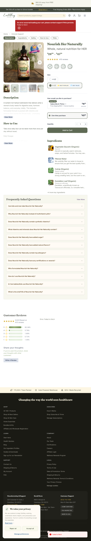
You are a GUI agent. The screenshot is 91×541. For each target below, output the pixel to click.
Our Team (50, 441)
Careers (49, 448)
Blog (5, 445)
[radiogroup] (67, 110)
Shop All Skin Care (10, 418)
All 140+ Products (10, 411)
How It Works (51, 411)
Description (9, 38)
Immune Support (18, 34)
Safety (33, 38)
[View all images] (40, 46)
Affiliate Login (51, 452)
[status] (67, 535)
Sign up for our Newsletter (13, 455)
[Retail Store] (69, 16)
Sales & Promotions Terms (56, 471)
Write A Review (11, 360)
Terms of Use (51, 468)
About (49, 437)
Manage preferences (21, 534)
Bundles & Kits (9, 425)
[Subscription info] (65, 104)
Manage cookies (52, 486)
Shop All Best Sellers (11, 414)
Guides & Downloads (11, 452)
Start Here (7, 437)
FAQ (5, 475)
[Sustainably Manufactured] (56, 66)
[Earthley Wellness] (9, 15)
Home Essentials (9, 421)
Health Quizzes (9, 441)
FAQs (55, 38)
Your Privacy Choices (54, 482)
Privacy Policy (51, 464)
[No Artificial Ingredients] (70, 66)
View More (8, 117)
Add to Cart (67, 130)
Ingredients (22, 38)
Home (6, 34)
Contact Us (7, 464)
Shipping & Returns (10, 468)
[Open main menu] (85, 15)
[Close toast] (48, 532)
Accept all (30, 528)
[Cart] (79, 16)
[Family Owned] (50, 66)
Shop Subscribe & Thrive (55, 414)
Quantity (50, 124)
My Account (8, 471)
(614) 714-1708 (12, 505)
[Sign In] (74, 16)
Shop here (43, 9)
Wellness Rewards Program (56, 455)
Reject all (13, 528)
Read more (8, 523)
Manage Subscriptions (54, 418)
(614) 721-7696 (39, 505)
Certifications (51, 445)
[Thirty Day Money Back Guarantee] (63, 66)
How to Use (44, 38)
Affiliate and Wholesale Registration (16, 429)
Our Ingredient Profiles (11, 448)
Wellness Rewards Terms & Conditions (60, 478)
